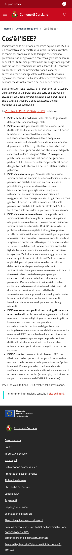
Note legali (11, 460)
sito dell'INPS (56, 394)
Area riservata (13, 440)
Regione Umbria (13, 4)
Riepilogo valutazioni (16, 507)
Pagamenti (11, 500)
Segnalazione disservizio (18, 514)
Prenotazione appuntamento (21, 474)
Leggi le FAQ (12, 494)
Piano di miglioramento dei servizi (24, 520)
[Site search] (65, 15)
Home (7, 29)
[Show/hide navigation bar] (5, 14)
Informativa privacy (16, 454)
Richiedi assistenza (15, 480)
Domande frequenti (27, 29)
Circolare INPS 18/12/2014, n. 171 (25, 111)
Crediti (8, 447)
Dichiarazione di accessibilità (21, 467)
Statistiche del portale (17, 487)
